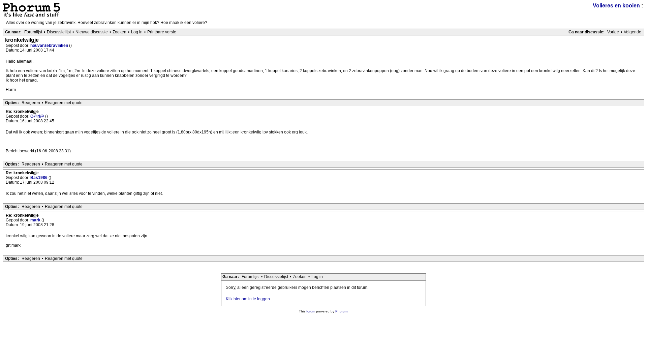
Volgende (632, 32)
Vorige (613, 32)
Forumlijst (33, 32)
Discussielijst (59, 32)
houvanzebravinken (49, 45)
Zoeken (119, 32)
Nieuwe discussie (91, 32)
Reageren (31, 102)
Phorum (341, 311)
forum (310, 311)
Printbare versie (161, 32)
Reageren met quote (64, 102)
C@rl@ (37, 116)
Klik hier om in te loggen (248, 299)
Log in (137, 32)
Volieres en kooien (616, 5)
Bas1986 (39, 177)
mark (35, 220)
